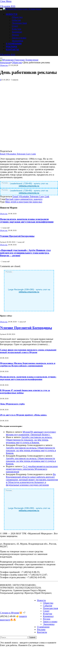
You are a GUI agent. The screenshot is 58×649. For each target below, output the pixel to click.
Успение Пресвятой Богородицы (17, 236)
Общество (17, 17)
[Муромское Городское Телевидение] (22, 9)
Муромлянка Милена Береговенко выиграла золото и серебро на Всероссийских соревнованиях (27, 364)
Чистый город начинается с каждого (24, 199)
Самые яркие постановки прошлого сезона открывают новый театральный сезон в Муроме (28, 351)
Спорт (15, 25)
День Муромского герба (12, 404)
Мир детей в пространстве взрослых (23, 202)
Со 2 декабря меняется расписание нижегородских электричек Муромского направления (32, 469)
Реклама (11, 46)
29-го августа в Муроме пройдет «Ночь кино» (23, 415)
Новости (11, 14)
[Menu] (1, 9)
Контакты (12, 49)
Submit (32, 637)
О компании (14, 43)
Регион (15, 34)
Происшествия (19, 22)
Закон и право (19, 37)
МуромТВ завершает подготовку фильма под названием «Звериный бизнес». (31, 433)
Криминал (17, 31)
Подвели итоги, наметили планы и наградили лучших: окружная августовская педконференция (26, 220)
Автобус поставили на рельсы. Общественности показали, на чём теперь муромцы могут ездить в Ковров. (29, 440)
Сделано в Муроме (9, 612)
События (16, 20)
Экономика (17, 40)
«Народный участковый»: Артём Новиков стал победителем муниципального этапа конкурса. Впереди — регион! (25, 253)
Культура (16, 28)
